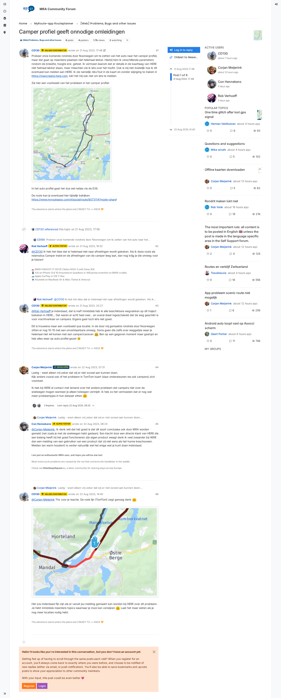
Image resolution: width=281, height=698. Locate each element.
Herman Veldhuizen (223, 123)
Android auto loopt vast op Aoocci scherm (229, 325)
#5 (156, 423)
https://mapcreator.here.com (49, 75)
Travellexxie (218, 273)
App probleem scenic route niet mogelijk (227, 295)
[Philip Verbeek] (207, 303)
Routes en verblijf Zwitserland (226, 267)
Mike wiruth (218, 149)
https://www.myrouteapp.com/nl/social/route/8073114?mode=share (74, 199)
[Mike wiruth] (207, 149)
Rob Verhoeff (39, 246)
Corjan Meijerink (42, 367)
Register (29, 686)
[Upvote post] (141, 217)
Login (42, 686)
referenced (51, 229)
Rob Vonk (217, 207)
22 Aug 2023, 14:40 (91, 494)
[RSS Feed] (127, 40)
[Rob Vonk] (207, 207)
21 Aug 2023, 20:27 (91, 305)
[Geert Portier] (207, 334)
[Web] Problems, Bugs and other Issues (41, 40)
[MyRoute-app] (5, 32)
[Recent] (5, 11)
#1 (157, 50)
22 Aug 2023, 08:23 (95, 423)
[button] (5, 693)
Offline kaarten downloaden (225, 169)
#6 (156, 494)
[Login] (276, 4)
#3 (156, 305)
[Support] (5, 25)
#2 (156, 246)
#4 (156, 367)
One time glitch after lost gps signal (225, 114)
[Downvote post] (155, 217)
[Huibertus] (207, 273)
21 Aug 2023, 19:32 (91, 246)
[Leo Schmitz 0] (207, 181)
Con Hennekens (41, 423)
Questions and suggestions (225, 144)
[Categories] (5, 4)
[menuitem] (276, 4)
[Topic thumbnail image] (259, 115)
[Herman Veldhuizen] (207, 124)
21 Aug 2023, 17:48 (91, 50)
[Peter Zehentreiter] (207, 247)
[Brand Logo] (28, 9)
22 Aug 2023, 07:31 (93, 367)
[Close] (154, 652)
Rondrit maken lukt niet (221, 201)
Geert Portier (219, 334)
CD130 (36, 50)
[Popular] (5, 18)
